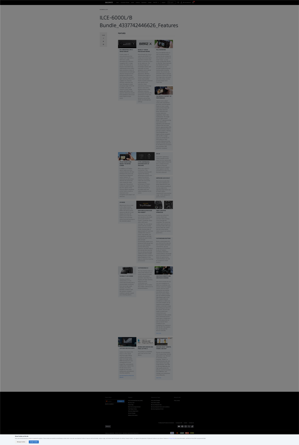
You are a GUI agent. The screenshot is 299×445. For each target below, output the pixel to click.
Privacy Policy (172, 438)
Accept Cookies (34, 442)
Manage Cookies (21, 442)
